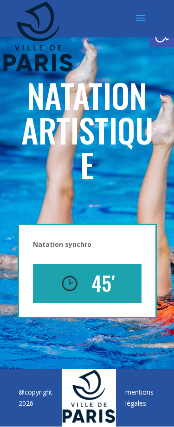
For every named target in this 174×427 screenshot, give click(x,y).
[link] (38, 35)
